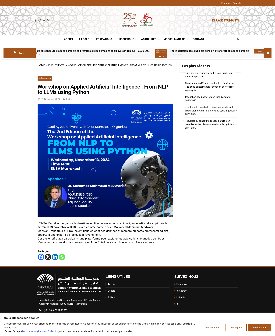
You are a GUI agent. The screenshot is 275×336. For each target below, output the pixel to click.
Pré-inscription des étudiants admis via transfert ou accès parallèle (188, 50)
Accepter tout (259, 327)
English (237, 3)
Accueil (69, 39)
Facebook (181, 284)
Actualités (148, 39)
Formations (104, 39)
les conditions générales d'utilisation (40, 331)
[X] (48, 257)
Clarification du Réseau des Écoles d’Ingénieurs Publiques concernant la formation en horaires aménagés (209, 87)
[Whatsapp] (62, 257)
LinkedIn (180, 297)
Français (226, 3)
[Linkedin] (55, 257)
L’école (84, 39)
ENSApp (112, 297)
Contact (198, 39)
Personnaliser (212, 327)
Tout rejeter (236, 327)
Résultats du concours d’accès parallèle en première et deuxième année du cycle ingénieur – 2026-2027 (69, 50)
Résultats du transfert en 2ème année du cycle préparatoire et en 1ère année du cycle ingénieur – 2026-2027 (211, 111)
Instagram (181, 290)
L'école (111, 290)
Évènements (45, 78)
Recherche (126, 39)
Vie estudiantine (174, 39)
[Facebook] (41, 257)
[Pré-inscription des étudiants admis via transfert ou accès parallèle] (140, 55)
